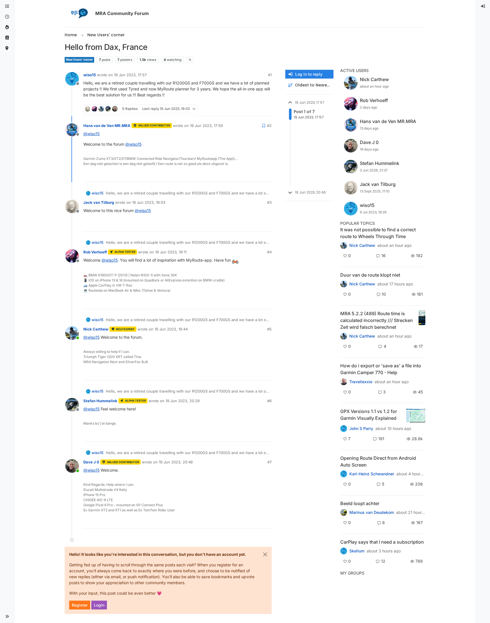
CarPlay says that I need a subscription (382, 542)
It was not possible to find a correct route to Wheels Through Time (378, 233)
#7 (269, 462)
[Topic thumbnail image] (422, 320)
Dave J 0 (91, 462)
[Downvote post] (267, 109)
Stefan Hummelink (100, 401)
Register (80, 605)
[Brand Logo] (79, 13)
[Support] (7, 38)
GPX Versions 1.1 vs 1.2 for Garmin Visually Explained (368, 414)
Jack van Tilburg (98, 202)
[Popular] (7, 27)
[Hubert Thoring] (343, 336)
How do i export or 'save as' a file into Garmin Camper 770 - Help (380, 369)
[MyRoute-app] (7, 48)
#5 (269, 329)
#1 (270, 75)
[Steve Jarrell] (343, 428)
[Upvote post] (247, 109)
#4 (269, 252)
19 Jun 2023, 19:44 (171, 329)
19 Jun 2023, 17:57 (130, 75)
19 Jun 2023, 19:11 (171, 252)
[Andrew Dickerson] (343, 474)
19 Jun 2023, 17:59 (206, 125)
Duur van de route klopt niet (370, 275)
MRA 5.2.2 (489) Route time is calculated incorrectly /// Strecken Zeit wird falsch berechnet (376, 320)
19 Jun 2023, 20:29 (183, 401)
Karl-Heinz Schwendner (371, 474)
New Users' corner (79, 60)
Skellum (356, 551)
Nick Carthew (95, 329)
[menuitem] (483, 6)
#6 (269, 401)
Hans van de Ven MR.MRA (106, 125)
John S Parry (361, 429)
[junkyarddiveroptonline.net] (343, 245)
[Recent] (7, 17)
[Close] (265, 554)
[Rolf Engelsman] (343, 284)
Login (99, 605)
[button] (7, 616)
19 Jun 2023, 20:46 (176, 462)
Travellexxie (360, 382)
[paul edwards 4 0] (343, 381)
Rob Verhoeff (95, 252)
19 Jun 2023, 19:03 (148, 202)
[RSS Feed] (190, 60)
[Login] (483, 6)
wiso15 (89, 75)
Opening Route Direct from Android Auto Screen (378, 461)
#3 (269, 202)
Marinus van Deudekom (371, 512)
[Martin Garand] (343, 551)
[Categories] (7, 6)
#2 (269, 125)
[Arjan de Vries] (343, 512)
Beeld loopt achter (359, 503)
